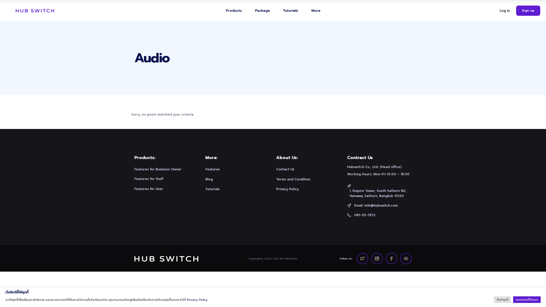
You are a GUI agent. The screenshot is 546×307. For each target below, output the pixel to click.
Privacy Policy (197, 299)
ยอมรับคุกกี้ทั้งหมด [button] (527, 300)
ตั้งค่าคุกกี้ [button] (502, 300)
